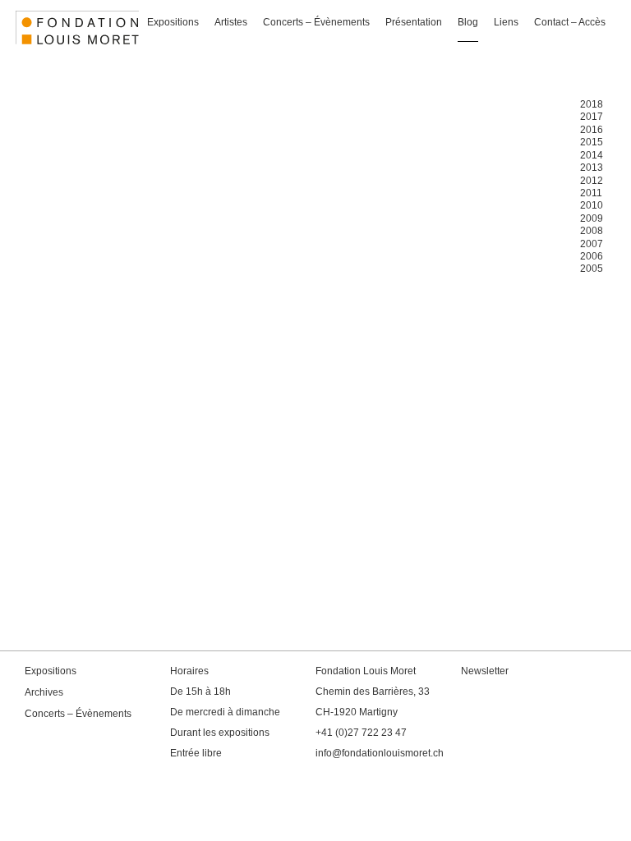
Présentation (413, 22)
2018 (591, 104)
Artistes (230, 22)
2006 (591, 256)
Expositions (173, 22)
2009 (591, 218)
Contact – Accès (570, 22)
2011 (591, 193)
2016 (591, 130)
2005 (591, 268)
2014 (591, 155)
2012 (591, 180)
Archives (44, 692)
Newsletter (485, 671)
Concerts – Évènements (316, 22)
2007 (591, 244)
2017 (591, 116)
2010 (591, 205)
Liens (506, 22)
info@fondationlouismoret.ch (380, 753)
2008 (591, 231)
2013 (591, 167)
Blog (468, 22)
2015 (591, 142)
